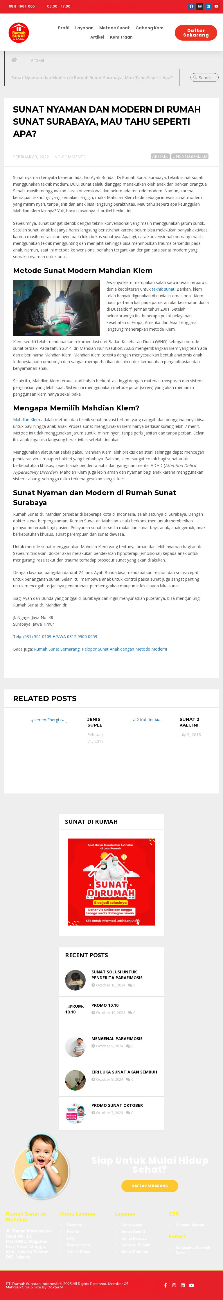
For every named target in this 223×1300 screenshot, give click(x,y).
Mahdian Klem (26, 419)
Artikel (97, 37)
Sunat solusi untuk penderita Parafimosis (117, 974)
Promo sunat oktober (117, 1105)
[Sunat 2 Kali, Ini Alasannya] (147, 743)
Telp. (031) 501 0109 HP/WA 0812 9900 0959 (55, 636)
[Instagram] (199, 6)
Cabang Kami (150, 28)
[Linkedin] (208, 6)
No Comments (70, 157)
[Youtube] (216, 6)
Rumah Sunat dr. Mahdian (26, 1216)
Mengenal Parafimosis (117, 1038)
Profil (63, 28)
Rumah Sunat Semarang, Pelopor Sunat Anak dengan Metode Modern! (100, 649)
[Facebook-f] (165, 1285)
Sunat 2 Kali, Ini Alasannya (193, 724)
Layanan (84, 28)
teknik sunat (163, 289)
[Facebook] (191, 6)
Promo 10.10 (104, 1005)
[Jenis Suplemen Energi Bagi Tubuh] (47, 750)
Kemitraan (121, 37)
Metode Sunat (114, 28)
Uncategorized (190, 156)
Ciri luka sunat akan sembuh (124, 1072)
